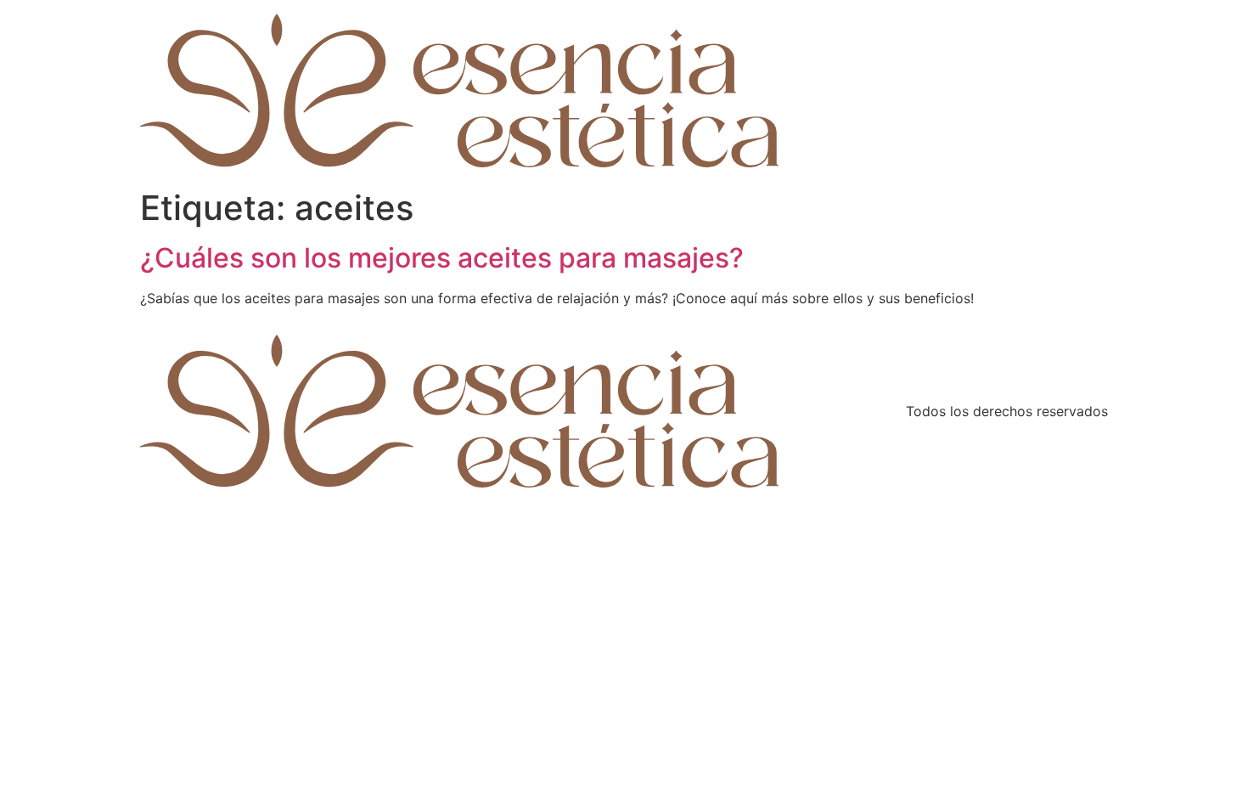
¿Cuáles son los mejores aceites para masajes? (442, 257)
